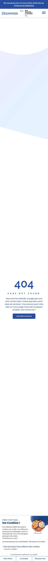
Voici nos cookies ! (10, 549)
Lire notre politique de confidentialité (15, 542)
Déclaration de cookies (37, 542)
